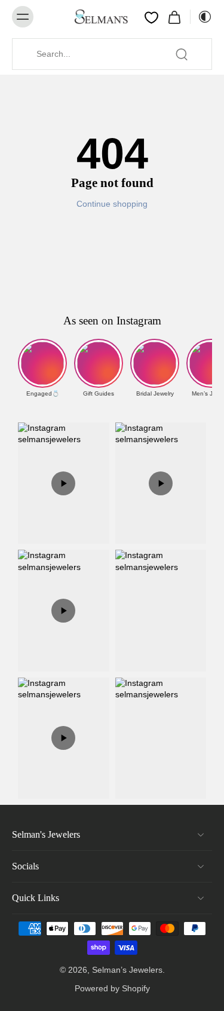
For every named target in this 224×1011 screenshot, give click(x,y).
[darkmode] (201, 17)
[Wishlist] (151, 17)
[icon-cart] (174, 17)
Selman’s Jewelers (127, 970)
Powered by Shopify (112, 988)
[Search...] (181, 54)
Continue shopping (112, 204)
